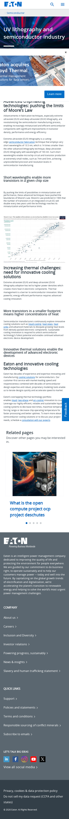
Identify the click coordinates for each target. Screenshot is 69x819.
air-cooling (38, 400)
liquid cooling (34, 324)
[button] (65, 409)
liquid (14, 400)
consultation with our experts (36, 420)
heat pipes (47, 324)
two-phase (23, 400)
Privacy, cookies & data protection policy (31, 791)
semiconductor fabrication (22, 142)
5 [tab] (41, 523)
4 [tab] (37, 523)
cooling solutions (27, 377)
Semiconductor (16, 13)
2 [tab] (30, 523)
